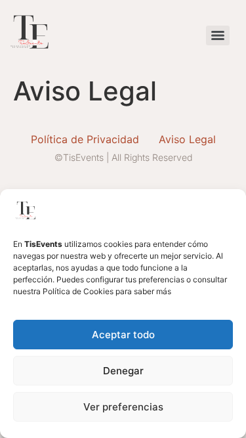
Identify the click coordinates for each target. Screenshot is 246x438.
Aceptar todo (123, 334)
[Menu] (218, 35)
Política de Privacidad (85, 139)
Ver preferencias (123, 407)
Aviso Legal (187, 139)
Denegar (123, 370)
